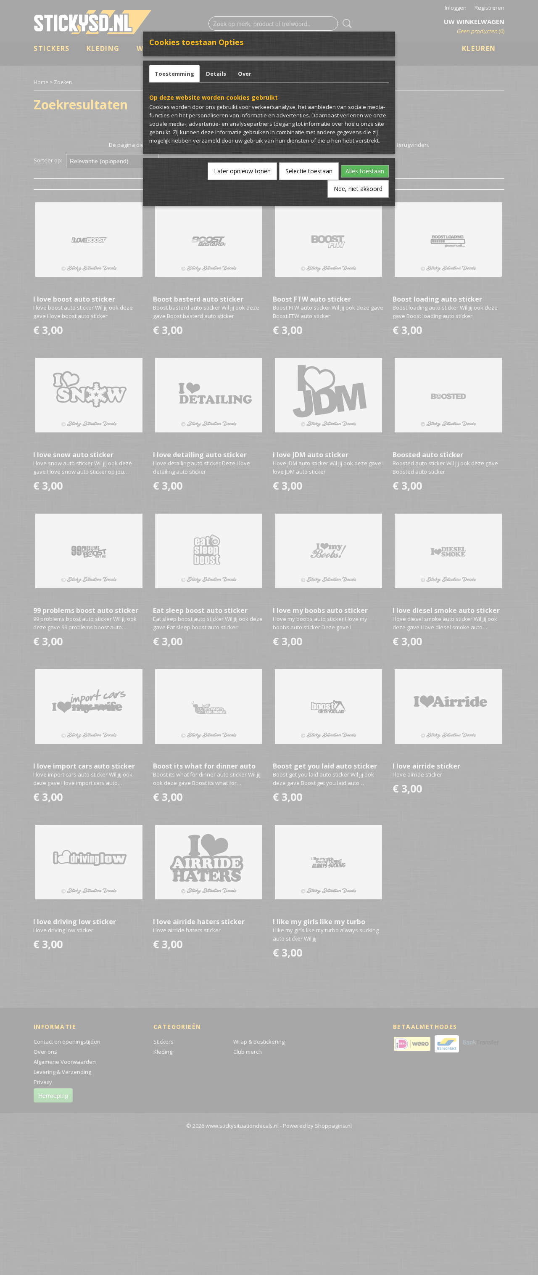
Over (244, 73)
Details (216, 73)
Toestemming (174, 73)
